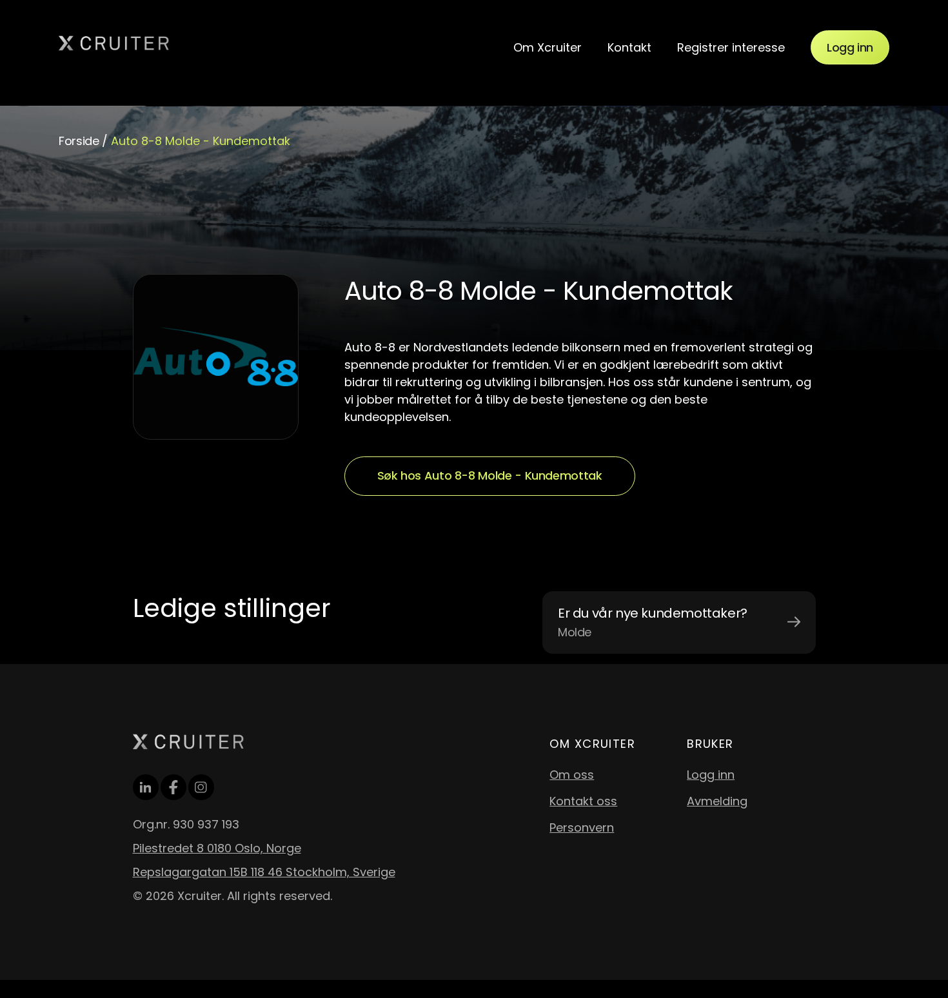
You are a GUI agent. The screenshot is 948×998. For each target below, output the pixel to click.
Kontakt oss (583, 801)
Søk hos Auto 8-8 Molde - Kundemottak (489, 475)
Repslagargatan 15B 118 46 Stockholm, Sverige (264, 872)
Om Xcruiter (547, 47)
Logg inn (850, 47)
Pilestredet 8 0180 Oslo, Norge (217, 848)
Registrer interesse (731, 47)
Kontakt (629, 47)
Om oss (571, 775)
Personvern (581, 827)
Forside (79, 141)
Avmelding (717, 801)
